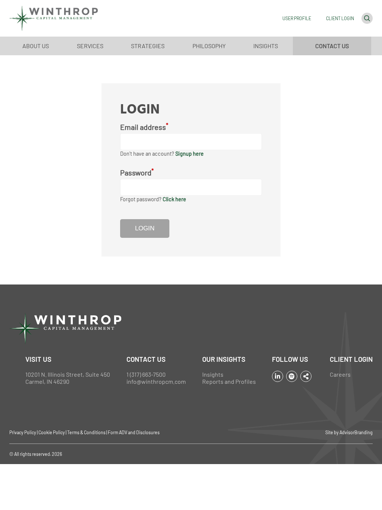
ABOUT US (35, 45)
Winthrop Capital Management (53, 18)
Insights (212, 374)
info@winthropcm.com (156, 381)
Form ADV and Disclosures (134, 432)
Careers (340, 374)
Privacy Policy (22, 432)
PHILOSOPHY (209, 45)
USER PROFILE (296, 18)
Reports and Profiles (229, 381)
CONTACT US (332, 45)
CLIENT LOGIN (340, 18)
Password (137, 172)
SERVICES (90, 45)
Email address (144, 127)
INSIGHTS (265, 45)
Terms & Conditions (86, 432)
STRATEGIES (148, 45)
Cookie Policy (51, 432)
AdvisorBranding (356, 432)
